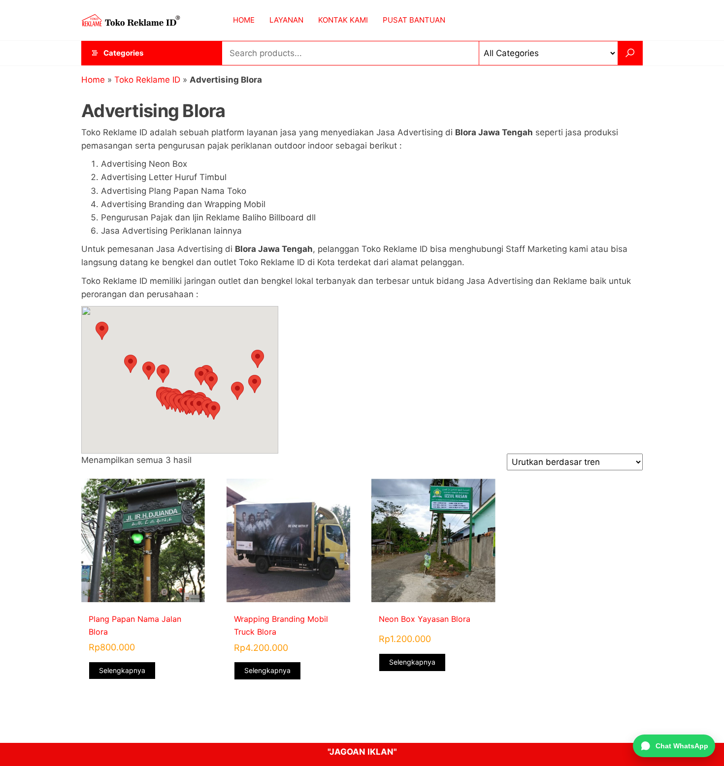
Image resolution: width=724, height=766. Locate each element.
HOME (244, 20)
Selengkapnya (122, 670)
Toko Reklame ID (147, 80)
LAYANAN (286, 20)
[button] (201, 376)
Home (93, 80)
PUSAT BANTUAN (414, 20)
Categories (123, 53)
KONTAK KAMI (343, 20)
